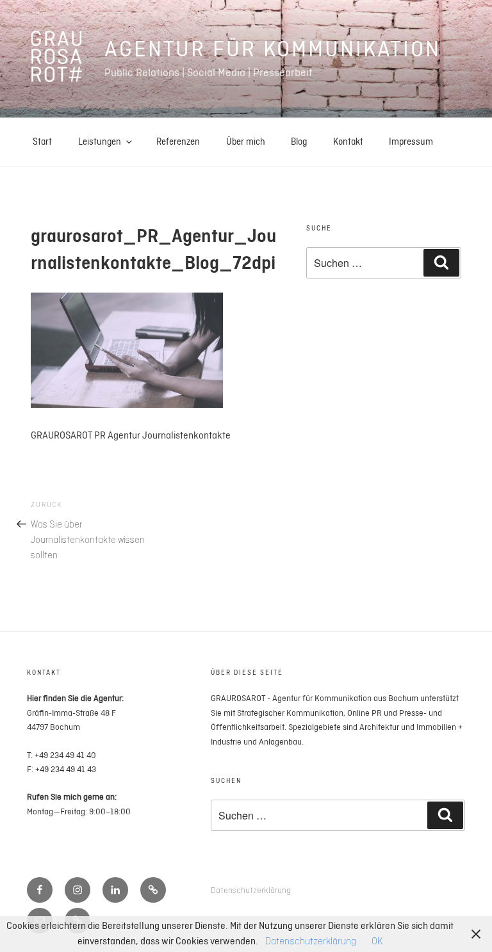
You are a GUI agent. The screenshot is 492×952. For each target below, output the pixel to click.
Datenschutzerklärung (251, 890)
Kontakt (348, 142)
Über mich (245, 142)
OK (377, 942)
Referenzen (178, 142)
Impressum (411, 142)
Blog (299, 142)
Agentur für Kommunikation (272, 49)
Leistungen (99, 142)
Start (42, 142)
